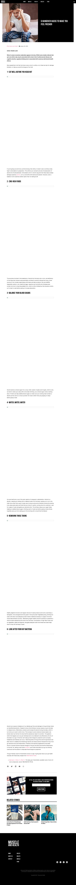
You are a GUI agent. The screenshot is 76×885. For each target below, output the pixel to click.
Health (36, 1)
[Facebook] (57, 862)
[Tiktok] (64, 862)
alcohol (18, 174)
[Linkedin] (67, 862)
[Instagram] (60, 862)
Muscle (29, 1)
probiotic (27, 747)
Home (24, 1)
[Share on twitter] (12, 766)
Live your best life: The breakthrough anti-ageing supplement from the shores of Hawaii (14, 823)
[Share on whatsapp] (23, 766)
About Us (10, 856)
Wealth (42, 1)
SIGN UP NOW (41, 789)
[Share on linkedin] (16, 766)
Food (48, 1)
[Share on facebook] (8, 766)
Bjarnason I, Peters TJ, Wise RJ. (17, 760)
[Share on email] (19, 766)
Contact (10, 859)
